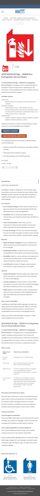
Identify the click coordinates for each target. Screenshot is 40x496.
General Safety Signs (22, 20)
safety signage (15, 437)
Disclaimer (31, 488)
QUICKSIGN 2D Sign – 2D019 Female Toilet (29, 478)
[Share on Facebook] (6, 167)
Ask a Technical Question (14, 136)
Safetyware (18, 90)
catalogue (29, 1)
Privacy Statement (25, 487)
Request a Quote (10, 131)
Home (6, 18)
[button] (2, 11)
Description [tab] (5, 181)
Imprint (23, 488)
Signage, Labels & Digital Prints (22, 18)
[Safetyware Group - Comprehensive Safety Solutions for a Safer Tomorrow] (20, 11)
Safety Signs (7, 20)
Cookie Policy (13, 487)
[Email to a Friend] (13, 167)
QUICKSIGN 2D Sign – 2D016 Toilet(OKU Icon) (10, 478)
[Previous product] (21, 23)
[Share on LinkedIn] (16, 167)
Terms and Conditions (13, 488)
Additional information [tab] (9, 185)
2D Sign (35, 20)
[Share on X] (9, 167)
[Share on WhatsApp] (3, 167)
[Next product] (18, 23)
